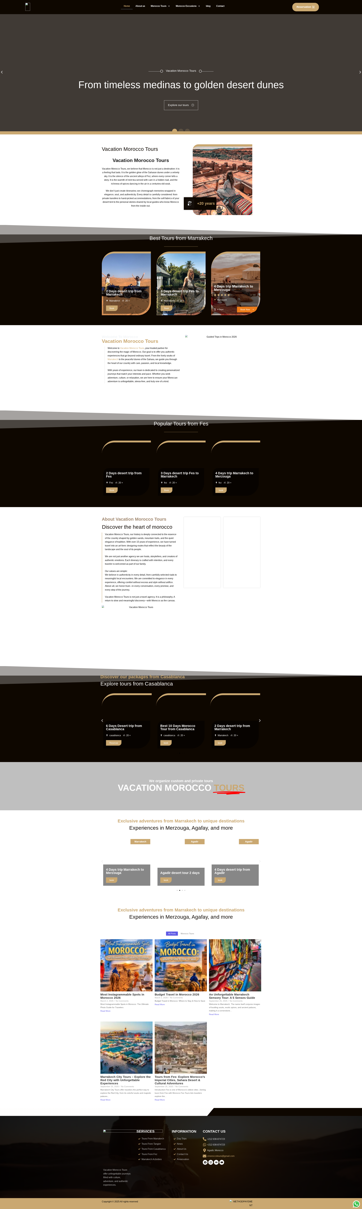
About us (140, 6)
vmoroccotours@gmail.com (220, 1156)
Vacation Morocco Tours (132, 348)
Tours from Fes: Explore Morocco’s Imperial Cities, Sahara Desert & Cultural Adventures (180, 1080)
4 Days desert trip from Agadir (178, 871)
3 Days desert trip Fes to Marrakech (180, 292)
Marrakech (113, 359)
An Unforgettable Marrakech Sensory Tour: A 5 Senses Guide (232, 996)
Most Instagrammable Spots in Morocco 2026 (122, 996)
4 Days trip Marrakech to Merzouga (233, 288)
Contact (220, 6)
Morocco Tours (158, 6)
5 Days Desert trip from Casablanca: (232, 727)
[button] (2, 72)
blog (208, 6)
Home (127, 6)
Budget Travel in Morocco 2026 (177, 994)
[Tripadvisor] (216, 1162)
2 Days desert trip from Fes (124, 474)
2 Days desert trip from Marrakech (124, 292)
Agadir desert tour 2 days (125, 873)
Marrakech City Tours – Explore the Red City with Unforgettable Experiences (125, 1080)
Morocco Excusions (186, 6)
